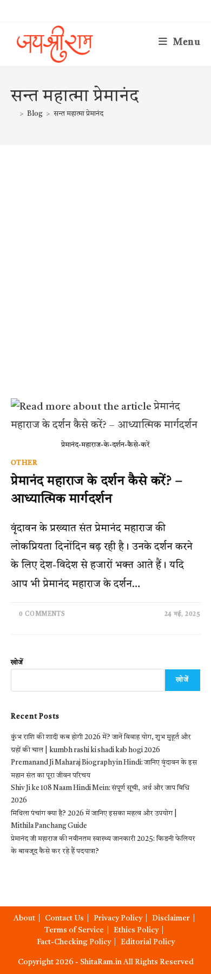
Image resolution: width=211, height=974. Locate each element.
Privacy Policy (118, 918)
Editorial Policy (148, 942)
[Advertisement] (105, 255)
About (24, 918)
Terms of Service (74, 930)
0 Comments (42, 614)
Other (24, 463)
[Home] (13, 113)
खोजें (17, 662)
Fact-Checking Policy (74, 942)
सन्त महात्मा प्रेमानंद (78, 113)
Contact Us (64, 918)
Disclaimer (171, 918)
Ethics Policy (136, 930)
